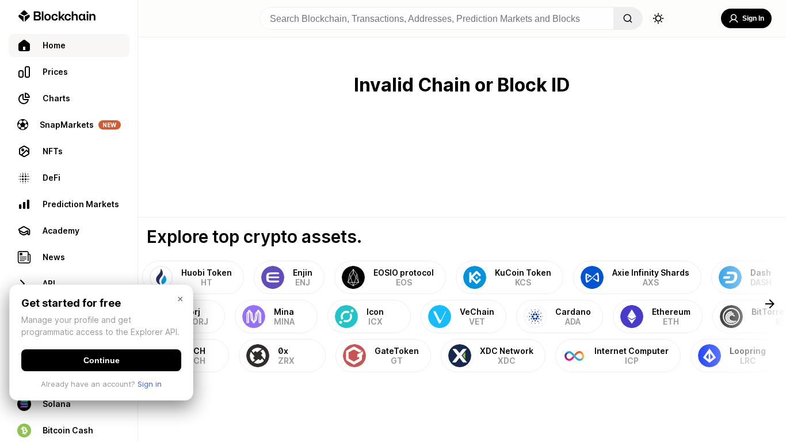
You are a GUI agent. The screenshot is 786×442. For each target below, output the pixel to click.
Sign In (753, 18)
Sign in (150, 383)
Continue (101, 360)
